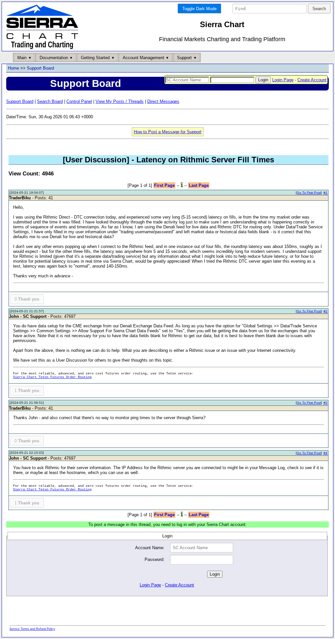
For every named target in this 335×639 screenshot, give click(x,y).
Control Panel (79, 101)
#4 (325, 453)
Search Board (50, 101)
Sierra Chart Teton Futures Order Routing (52, 377)
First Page (164, 185)
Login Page (282, 79)
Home (13, 68)
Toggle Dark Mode (199, 8)
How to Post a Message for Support (168, 131)
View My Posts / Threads (120, 101)
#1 (325, 192)
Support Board (40, 68)
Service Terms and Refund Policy (32, 629)
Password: (155, 559)
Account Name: (150, 547)
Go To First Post (309, 192)
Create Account (311, 79)
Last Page (199, 185)
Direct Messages (163, 101)
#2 (325, 311)
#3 (325, 402)
